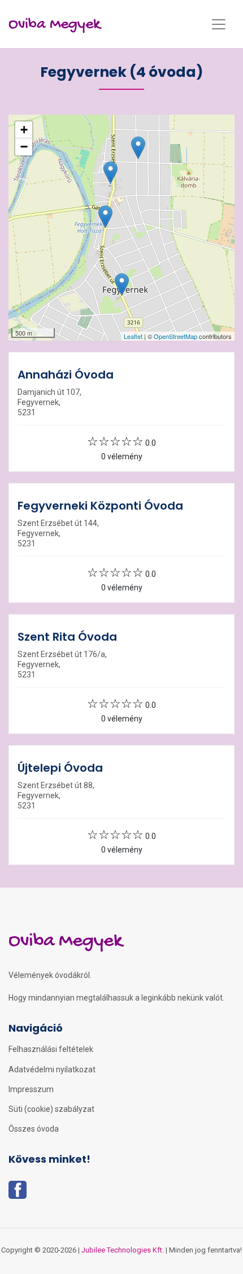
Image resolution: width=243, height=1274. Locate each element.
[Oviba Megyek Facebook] (17, 1193)
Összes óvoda (33, 1128)
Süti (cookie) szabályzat (51, 1109)
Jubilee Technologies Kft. (122, 1250)
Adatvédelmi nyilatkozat (52, 1069)
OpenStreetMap (175, 336)
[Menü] (219, 24)
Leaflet (133, 336)
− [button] (24, 147)
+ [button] (24, 130)
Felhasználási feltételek (50, 1049)
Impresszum (31, 1089)
